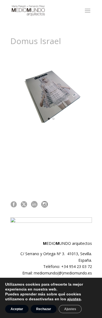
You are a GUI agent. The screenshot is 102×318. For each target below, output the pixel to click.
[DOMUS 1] (51, 97)
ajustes (74, 299)
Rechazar (43, 309)
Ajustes (70, 309)
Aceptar (17, 309)
